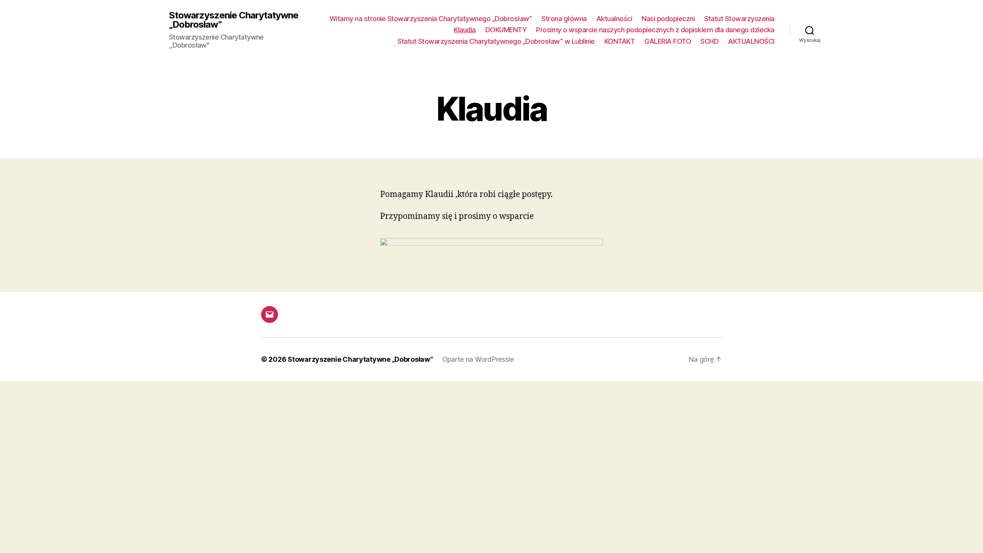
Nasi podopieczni (668, 19)
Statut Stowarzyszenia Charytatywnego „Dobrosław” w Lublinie (496, 41)
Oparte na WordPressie (478, 359)
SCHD (709, 41)
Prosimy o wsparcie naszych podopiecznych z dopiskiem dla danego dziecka (655, 30)
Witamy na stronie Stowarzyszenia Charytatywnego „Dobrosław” (430, 19)
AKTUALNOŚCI (751, 41)
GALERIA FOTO (667, 41)
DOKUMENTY (506, 30)
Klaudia (465, 30)
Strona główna (564, 19)
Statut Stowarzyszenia (739, 19)
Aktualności (614, 19)
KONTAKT (619, 41)
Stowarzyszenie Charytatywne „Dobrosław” (233, 20)
